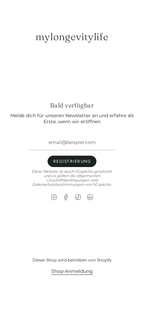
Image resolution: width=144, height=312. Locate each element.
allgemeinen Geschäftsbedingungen (73, 178)
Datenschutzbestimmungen (58, 184)
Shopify (104, 259)
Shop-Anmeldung (72, 271)
